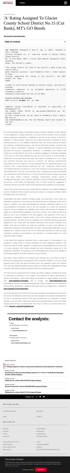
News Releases (40, 431)
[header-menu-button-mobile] (65, 3)
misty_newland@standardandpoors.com (21, 343)
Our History (5, 431)
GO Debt (22, 100)
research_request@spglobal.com (21, 306)
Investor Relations (40, 428)
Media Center (39, 411)
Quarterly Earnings (41, 434)
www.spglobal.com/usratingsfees (16, 289)
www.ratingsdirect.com (57, 281)
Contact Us (39, 416)
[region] (35, 464)
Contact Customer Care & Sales (11, 442)
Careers (38, 442)
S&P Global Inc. (9, 422)
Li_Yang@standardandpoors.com (19, 330)
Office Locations (7, 449)
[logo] (8, 3)
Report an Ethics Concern (9, 447)
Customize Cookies (28, 469)
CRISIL (4, 416)
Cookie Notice (15, 466)
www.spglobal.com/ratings (18, 281)
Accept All (41, 469)
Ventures (5, 434)
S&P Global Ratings (11, 404)
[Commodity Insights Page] (37, 397)
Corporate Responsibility (42, 444)
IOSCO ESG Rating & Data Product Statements (48, 449)
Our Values (5, 428)
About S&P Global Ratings (9, 411)
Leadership (39, 447)
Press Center (6, 436)
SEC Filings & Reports (41, 436)
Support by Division (8, 444)
